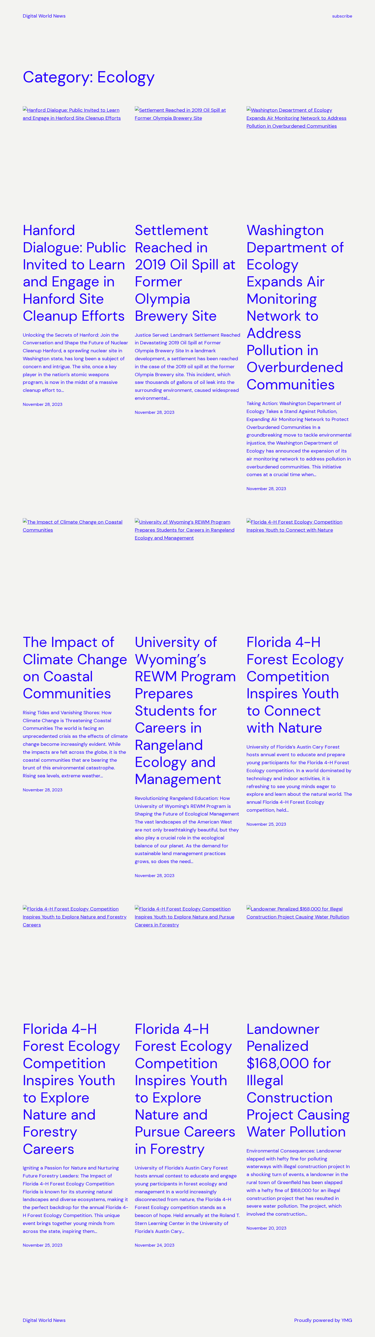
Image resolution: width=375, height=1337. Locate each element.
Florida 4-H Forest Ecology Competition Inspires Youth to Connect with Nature (295, 684)
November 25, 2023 (266, 824)
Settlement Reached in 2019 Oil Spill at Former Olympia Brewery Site (185, 273)
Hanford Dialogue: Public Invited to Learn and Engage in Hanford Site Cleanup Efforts (75, 273)
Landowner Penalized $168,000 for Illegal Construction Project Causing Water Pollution (298, 1080)
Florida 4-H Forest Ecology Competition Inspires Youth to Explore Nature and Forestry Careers (71, 1088)
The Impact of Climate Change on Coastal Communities (75, 667)
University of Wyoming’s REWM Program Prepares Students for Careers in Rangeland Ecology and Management (185, 710)
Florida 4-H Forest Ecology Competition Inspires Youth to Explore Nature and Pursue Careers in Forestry (185, 1088)
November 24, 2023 (154, 1245)
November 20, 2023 (266, 1228)
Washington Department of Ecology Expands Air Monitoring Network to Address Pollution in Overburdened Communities (295, 307)
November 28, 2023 (42, 404)
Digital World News (44, 16)
